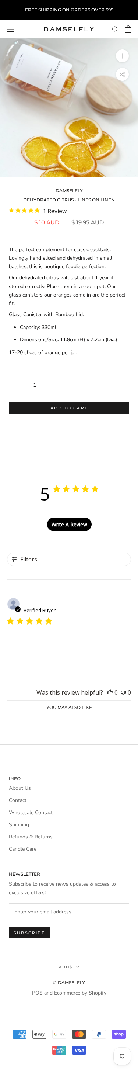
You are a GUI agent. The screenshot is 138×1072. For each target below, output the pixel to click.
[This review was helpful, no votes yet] (110, 692)
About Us (20, 788)
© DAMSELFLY (69, 982)
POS (37, 992)
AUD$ (65, 967)
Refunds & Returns (31, 836)
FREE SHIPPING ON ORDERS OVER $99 (69, 10)
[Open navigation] (10, 29)
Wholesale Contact (31, 812)
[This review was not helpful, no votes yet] (123, 692)
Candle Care (22, 849)
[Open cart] (128, 29)
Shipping (19, 824)
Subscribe (29, 933)
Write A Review (69, 524)
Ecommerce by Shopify (80, 992)
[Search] (115, 29)
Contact (17, 800)
